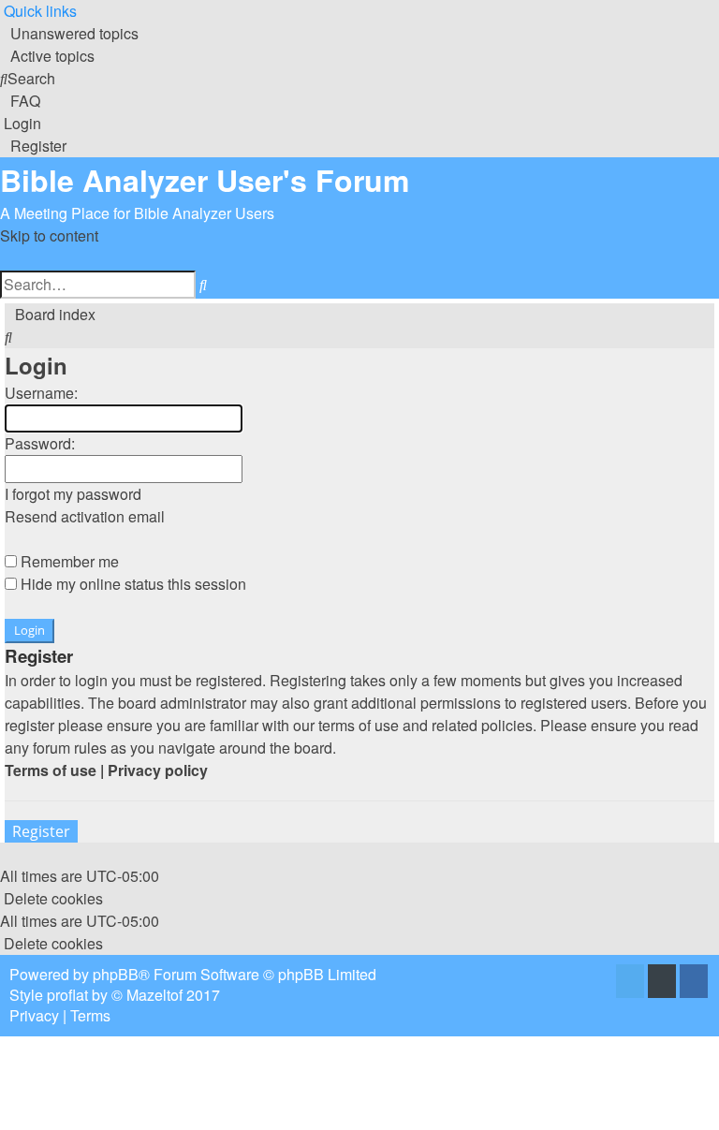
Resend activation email (85, 516)
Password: (40, 443)
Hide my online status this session (131, 583)
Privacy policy (158, 770)
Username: (41, 393)
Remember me (68, 561)
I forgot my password (73, 494)
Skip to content (49, 235)
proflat (67, 994)
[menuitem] (69, 33)
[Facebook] (694, 982)
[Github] (662, 982)
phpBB (116, 974)
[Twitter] (630, 982)
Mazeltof (154, 994)
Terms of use (50, 770)
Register (41, 831)
